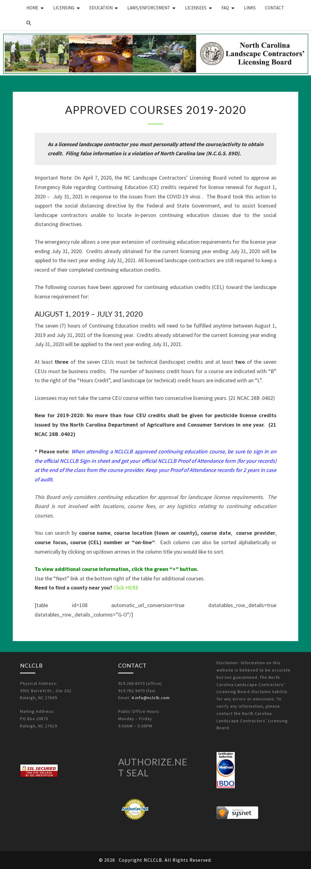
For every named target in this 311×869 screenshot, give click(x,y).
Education (101, 8)
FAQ (225, 8)
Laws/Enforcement (148, 8)
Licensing (63, 8)
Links (250, 8)
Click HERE (126, 587)
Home (32, 8)
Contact (274, 8)
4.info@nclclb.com (151, 697)
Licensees (196, 8)
